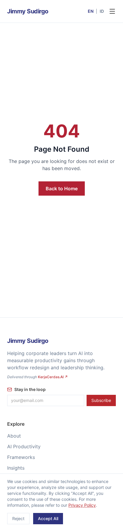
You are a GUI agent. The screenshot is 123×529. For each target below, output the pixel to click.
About (14, 436)
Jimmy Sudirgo (27, 11)
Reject (18, 518)
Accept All (48, 518)
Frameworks (21, 457)
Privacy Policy (82, 505)
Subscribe (101, 400)
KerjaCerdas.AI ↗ (53, 377)
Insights (15, 468)
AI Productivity (24, 446)
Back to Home (62, 188)
